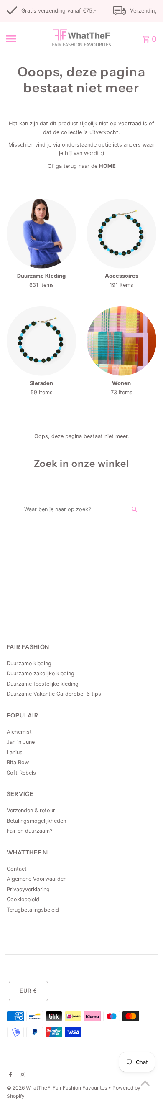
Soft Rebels (21, 773)
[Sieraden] (41, 341)
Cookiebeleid (23, 899)
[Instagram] (21, 1075)
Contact (17, 869)
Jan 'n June (21, 742)
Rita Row (18, 762)
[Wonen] (122, 341)
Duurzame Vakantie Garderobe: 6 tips (54, 694)
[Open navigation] (20, 38)
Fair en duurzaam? (29, 831)
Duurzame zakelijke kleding (40, 673)
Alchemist (19, 732)
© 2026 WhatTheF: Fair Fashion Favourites (57, 1088)
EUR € (28, 991)
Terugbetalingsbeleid (33, 910)
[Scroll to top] (145, 1083)
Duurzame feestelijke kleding (43, 684)
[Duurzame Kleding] (41, 234)
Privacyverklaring (28, 889)
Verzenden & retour (31, 810)
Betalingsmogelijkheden (36, 821)
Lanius (15, 752)
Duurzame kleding (29, 663)
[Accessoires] (122, 234)
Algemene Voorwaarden (36, 879)
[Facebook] (9, 1075)
